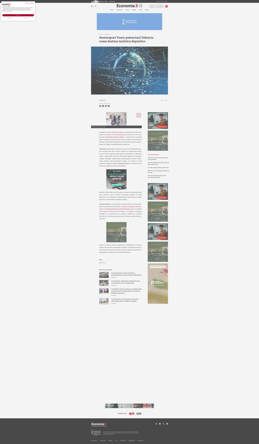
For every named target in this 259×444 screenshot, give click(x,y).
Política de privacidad (29, 3)
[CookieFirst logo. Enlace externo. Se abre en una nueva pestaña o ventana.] (6, 4)
